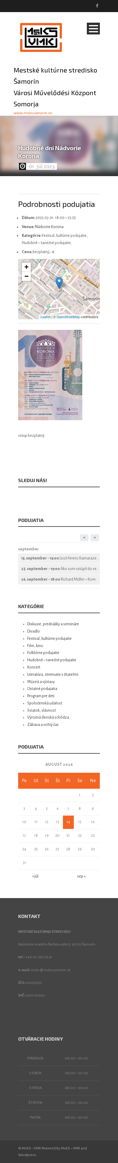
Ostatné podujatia (42, 689)
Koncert (33, 667)
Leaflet (46, 316)
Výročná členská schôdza (48, 717)
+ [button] (26, 267)
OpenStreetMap (68, 316)
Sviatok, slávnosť (41, 710)
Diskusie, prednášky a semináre (53, 624)
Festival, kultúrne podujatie (49, 638)
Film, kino (35, 646)
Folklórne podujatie (43, 653)
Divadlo (33, 631)
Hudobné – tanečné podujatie (51, 660)
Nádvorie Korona (49, 227)
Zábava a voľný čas (43, 725)
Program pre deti (40, 696)
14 (68, 822)
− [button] (26, 276)
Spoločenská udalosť (44, 703)
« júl (35, 876)
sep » (81, 876)
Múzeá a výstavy (41, 682)
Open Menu (93, 28)
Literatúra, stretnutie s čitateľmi (52, 674)
